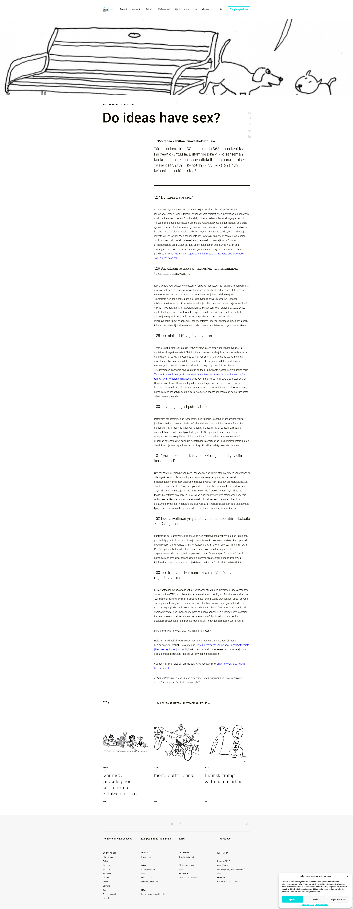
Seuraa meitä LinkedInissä (228, 882)
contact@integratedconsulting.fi (231, 869)
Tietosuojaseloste (321, 905)
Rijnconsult (146, 857)
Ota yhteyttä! (237, 9)
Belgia (105, 861)
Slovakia (106, 886)
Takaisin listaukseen (120, 104)
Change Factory (148, 869)
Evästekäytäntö (308, 905)
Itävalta (106, 869)
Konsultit (136, 9)
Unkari (106, 898)
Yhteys (205, 9)
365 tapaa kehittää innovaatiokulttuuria (183, 703)
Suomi (106, 890)
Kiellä (315, 899)
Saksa (105, 882)
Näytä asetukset (338, 899)
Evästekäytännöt (186, 857)
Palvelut (149, 9)
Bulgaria (106, 865)
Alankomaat (108, 857)
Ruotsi (106, 878)
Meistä (124, 9)
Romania (107, 873)
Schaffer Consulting (149, 882)
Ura (196, 9)
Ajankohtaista (182, 9)
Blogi (106, 767)
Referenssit (164, 9)
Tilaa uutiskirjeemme (188, 878)
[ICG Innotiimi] (108, 9)
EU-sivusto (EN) (109, 853)
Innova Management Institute (154, 894)
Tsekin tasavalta (110, 894)
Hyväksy (292, 899)
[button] (347, 876)
